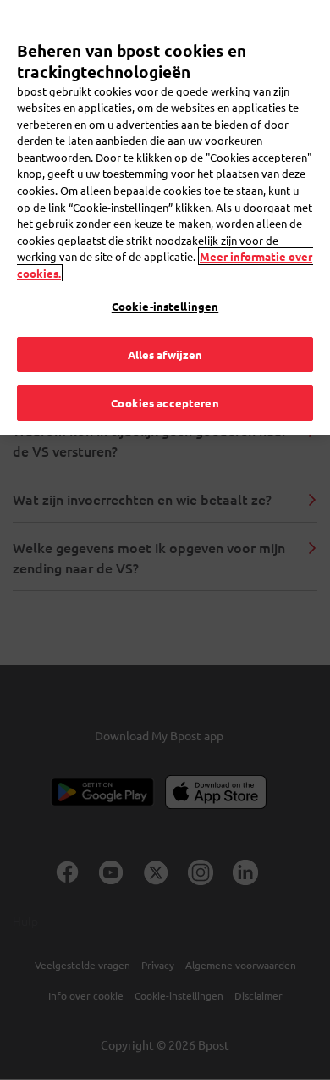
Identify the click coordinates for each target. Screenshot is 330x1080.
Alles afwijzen (165, 354)
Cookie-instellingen (165, 306)
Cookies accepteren (164, 403)
